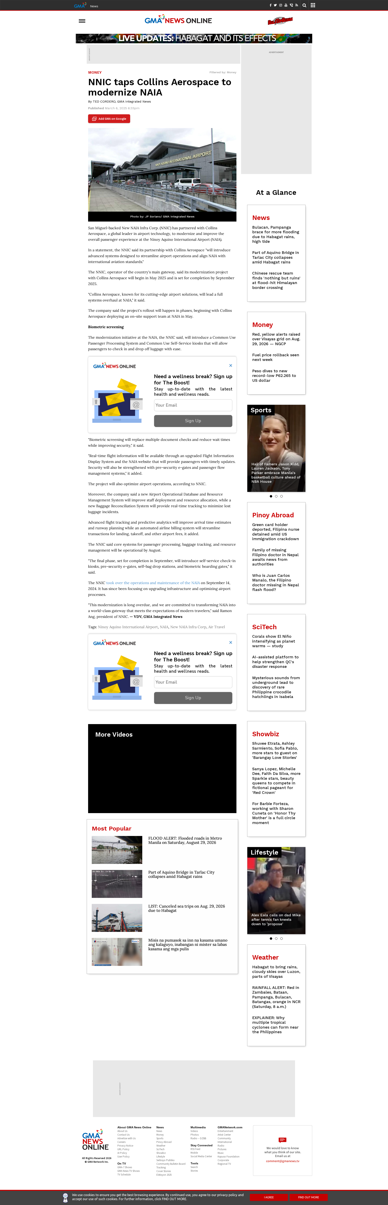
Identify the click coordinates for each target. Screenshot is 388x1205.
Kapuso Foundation (228, 1156)
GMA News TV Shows (128, 1171)
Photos (195, 1134)
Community (224, 1138)
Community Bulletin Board (171, 1164)
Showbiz (161, 1153)
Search (194, 1167)
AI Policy (122, 1153)
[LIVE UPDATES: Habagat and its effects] (194, 38)
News (94, 6)
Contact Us (123, 1134)
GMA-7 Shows (124, 1167)
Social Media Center (201, 1156)
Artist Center (224, 1134)
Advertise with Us (126, 1138)
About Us (122, 1131)
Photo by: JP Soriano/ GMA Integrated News (162, 216)
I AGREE (269, 1197)
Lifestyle (160, 1156)
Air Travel (216, 627)
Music (221, 1153)
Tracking (161, 1167)
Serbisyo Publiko (165, 1160)
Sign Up (193, 421)
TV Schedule (124, 1174)
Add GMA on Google (109, 119)
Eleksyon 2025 (164, 1174)
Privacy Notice (125, 1145)
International (225, 1142)
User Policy (123, 1156)
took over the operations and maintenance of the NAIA (153, 582)
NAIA (164, 627)
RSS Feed (195, 1149)
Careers (121, 1142)
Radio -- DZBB (198, 1138)
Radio (221, 1145)
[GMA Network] (80, 4)
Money (160, 1134)
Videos (194, 1131)
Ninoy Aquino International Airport (128, 627)
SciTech (160, 1149)
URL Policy (123, 1149)
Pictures (222, 1149)
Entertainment (225, 1131)
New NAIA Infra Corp (188, 627)
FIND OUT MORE (308, 1197)
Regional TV (224, 1164)
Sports (159, 1138)
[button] (271, 496)
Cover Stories (163, 1171)
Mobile (194, 1152)
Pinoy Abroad (164, 1142)
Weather (160, 1145)
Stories (194, 1170)
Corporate (223, 1160)
